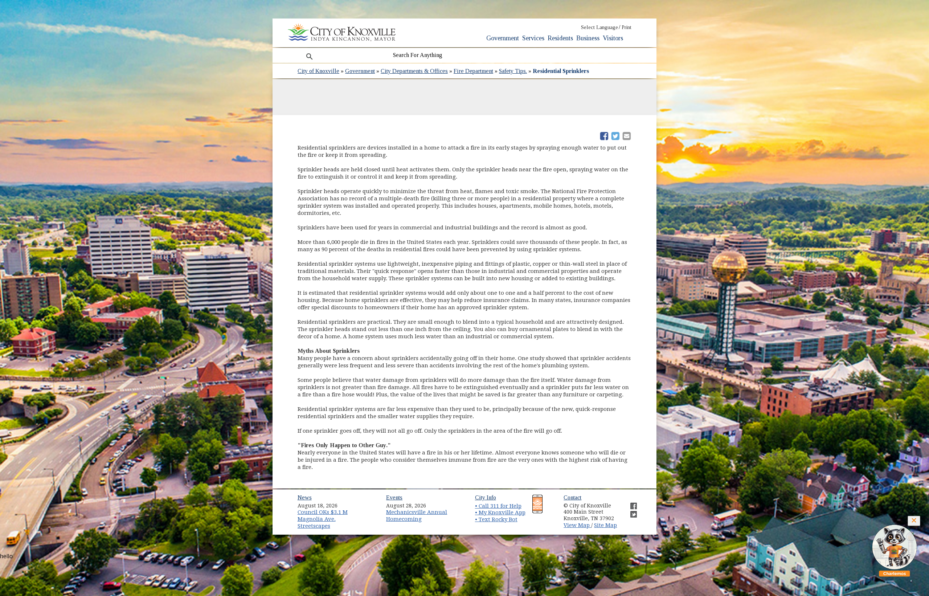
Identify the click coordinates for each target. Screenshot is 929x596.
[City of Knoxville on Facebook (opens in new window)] (630, 503)
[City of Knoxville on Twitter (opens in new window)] (630, 511)
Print (626, 27)
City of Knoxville (318, 71)
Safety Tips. (513, 71)
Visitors (613, 38)
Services (533, 38)
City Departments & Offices (414, 71)
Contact (572, 497)
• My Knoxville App (500, 512)
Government (502, 38)
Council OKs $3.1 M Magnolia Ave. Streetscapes (323, 519)
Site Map (605, 525)
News (305, 497)
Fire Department (473, 71)
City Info (485, 497)
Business (587, 38)
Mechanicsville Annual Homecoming (416, 515)
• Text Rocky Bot (496, 519)
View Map (577, 525)
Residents (560, 38)
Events (394, 497)
